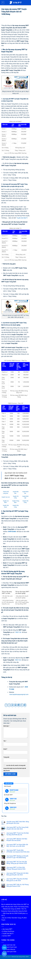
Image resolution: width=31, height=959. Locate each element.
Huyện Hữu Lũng (16, 506)
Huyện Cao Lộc (6, 497)
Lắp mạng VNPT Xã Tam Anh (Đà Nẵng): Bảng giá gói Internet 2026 (16, 862)
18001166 (18, 632)
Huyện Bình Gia (25, 492)
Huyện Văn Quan (6, 506)
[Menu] (2, 2)
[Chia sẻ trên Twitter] (12, 705)
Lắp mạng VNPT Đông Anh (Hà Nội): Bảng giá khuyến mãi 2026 (17, 874)
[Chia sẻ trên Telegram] (24, 705)
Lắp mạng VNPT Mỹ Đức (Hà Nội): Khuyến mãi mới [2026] (16, 839)
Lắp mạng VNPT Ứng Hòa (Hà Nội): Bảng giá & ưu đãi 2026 (17, 879)
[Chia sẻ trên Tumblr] (21, 705)
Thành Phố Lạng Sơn (6, 492)
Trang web (6, 757)
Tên (4, 741)
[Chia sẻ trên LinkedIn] (18, 705)
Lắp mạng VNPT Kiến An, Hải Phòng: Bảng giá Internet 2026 (17, 885)
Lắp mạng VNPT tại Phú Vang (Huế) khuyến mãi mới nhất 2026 (17, 828)
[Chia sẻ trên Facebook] (6, 705)
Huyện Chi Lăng (15, 497)
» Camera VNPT (6, 936)
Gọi (4, 954)
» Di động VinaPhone (7, 931)
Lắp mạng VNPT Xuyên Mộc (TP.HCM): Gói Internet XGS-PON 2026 (17, 851)
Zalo (4, 948)
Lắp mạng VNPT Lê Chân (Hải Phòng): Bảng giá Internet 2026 (15, 868)
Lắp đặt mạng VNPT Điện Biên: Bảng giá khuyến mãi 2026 (17, 822)
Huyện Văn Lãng (25, 501)
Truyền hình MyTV (22, 218)
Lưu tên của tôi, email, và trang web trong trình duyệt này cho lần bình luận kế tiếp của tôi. (14, 768)
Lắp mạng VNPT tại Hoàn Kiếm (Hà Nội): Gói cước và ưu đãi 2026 (17, 845)
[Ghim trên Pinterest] (15, 705)
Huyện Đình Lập (25, 497)
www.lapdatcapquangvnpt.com (18, 694)
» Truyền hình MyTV (7, 933)
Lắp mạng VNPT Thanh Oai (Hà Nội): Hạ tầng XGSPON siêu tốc (17, 834)
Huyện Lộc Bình (6, 501)
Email (5, 749)
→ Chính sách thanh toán (9, 947)
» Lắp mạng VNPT (6, 929)
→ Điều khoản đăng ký (8, 949)
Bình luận (6, 726)
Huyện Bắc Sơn (16, 492)
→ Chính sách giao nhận (8, 951)
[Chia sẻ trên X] (9, 705)
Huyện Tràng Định (15, 501)
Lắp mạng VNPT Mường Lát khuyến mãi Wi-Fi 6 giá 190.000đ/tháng (17, 856)
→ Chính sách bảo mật (8, 945)
